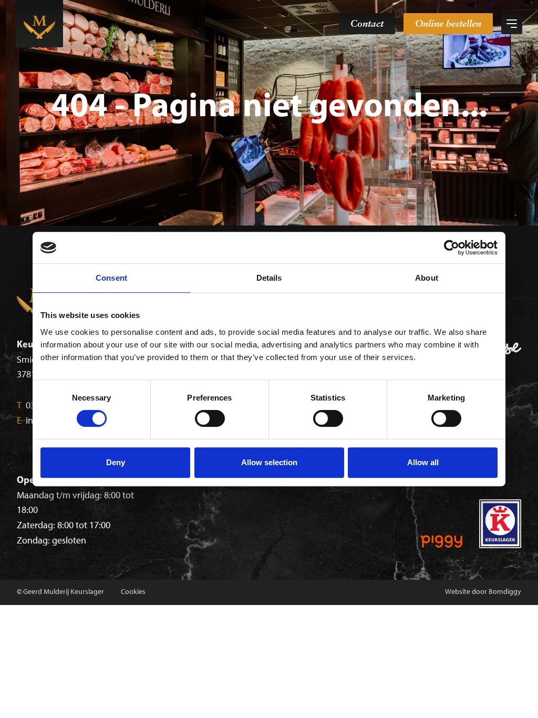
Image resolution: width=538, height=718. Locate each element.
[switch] (210, 418)
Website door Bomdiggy (483, 592)
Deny (115, 462)
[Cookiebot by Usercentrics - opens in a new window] (452, 247)
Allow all (423, 462)
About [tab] (426, 277)
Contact (367, 23)
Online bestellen (448, 23)
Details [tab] (269, 277)
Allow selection (269, 462)
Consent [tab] (111, 277)
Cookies (133, 592)
